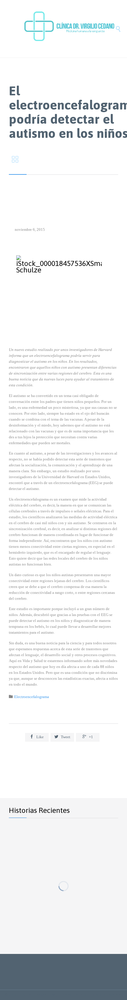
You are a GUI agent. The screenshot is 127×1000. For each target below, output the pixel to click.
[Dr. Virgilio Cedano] (69, 29)
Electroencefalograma (31, 697)
